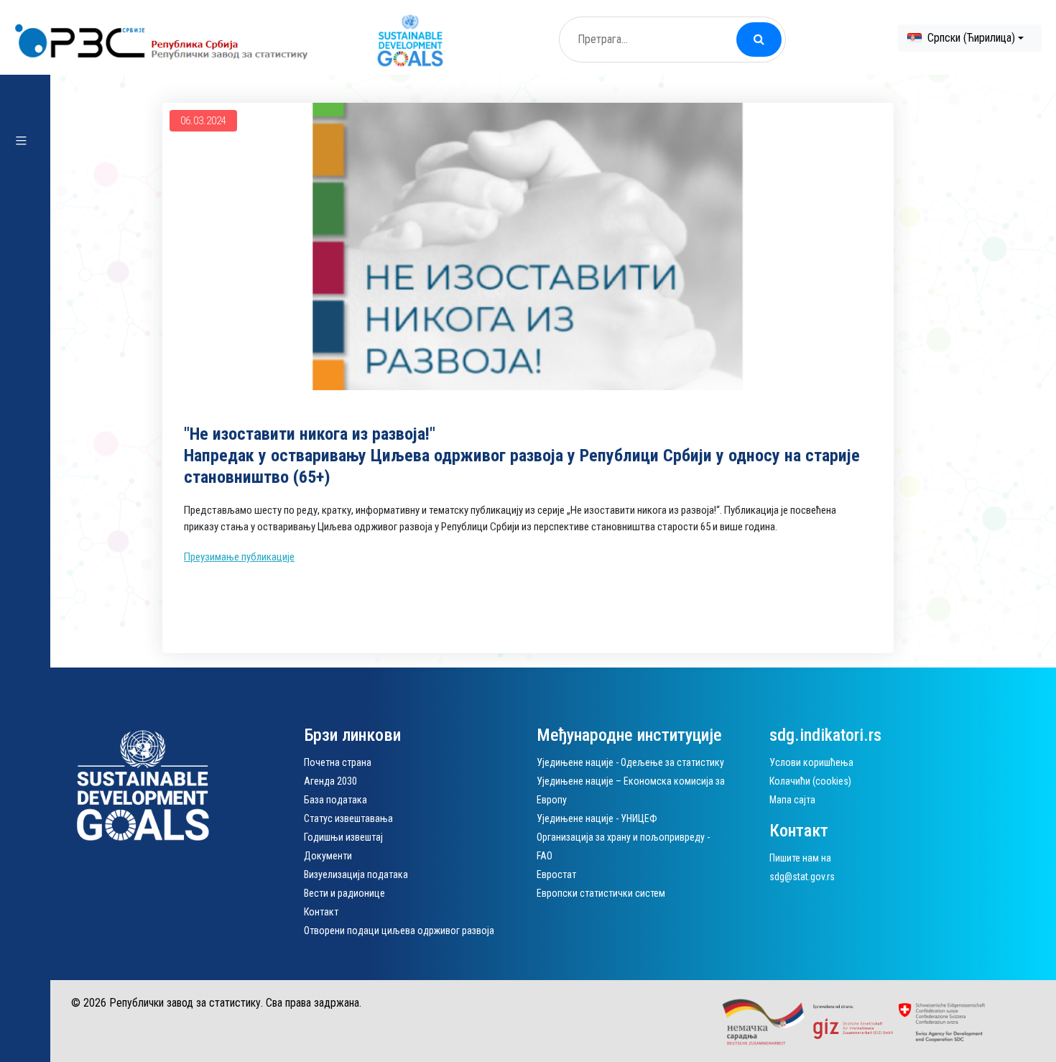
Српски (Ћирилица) (971, 38)
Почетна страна (337, 762)
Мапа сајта (792, 799)
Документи (328, 856)
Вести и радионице (344, 893)
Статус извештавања (348, 818)
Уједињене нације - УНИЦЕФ (597, 818)
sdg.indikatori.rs (825, 735)
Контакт (321, 912)
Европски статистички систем (601, 893)
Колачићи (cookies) (810, 781)
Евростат (556, 874)
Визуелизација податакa (356, 874)
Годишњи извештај (343, 837)
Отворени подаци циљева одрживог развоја (399, 930)
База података (335, 799)
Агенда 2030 (330, 781)
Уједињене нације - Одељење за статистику (630, 762)
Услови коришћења (811, 762)
